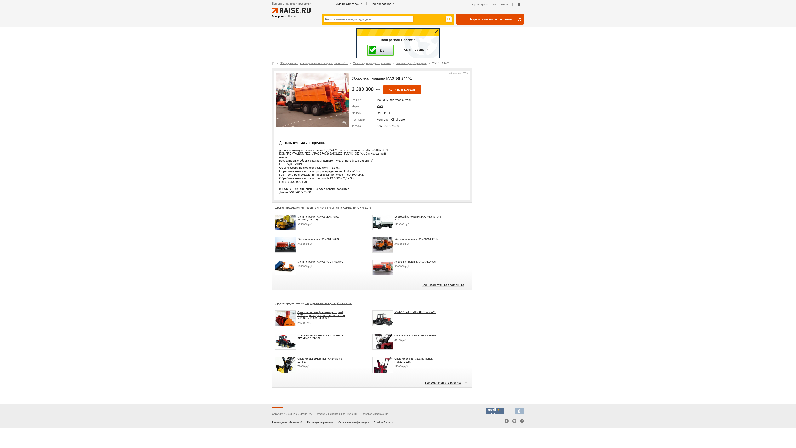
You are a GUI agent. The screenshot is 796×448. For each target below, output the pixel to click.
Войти (504, 4)
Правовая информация (374, 414)
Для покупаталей (347, 3)
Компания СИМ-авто (391, 119)
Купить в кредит (401, 89)
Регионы (352, 414)
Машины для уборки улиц (394, 99)
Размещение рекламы (320, 422)
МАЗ (380, 106)
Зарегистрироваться (484, 4)
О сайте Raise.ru (383, 422)
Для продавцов (381, 3)
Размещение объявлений (287, 422)
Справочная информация (353, 422)
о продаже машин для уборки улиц (328, 303)
